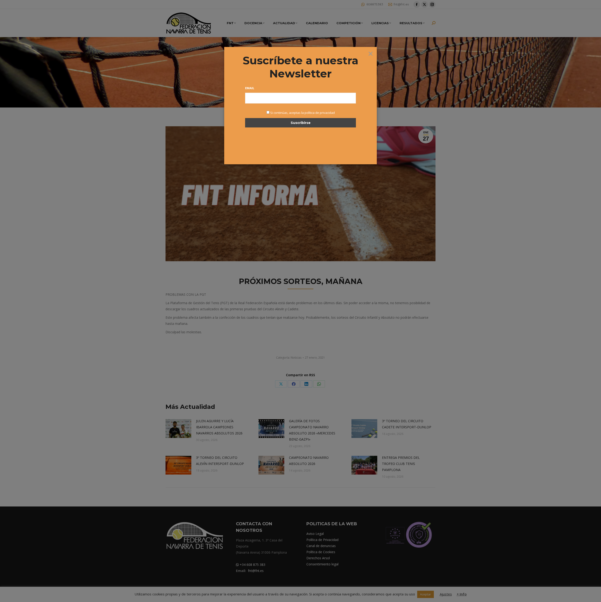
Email (249, 88)
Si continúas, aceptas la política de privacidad (302, 113)
